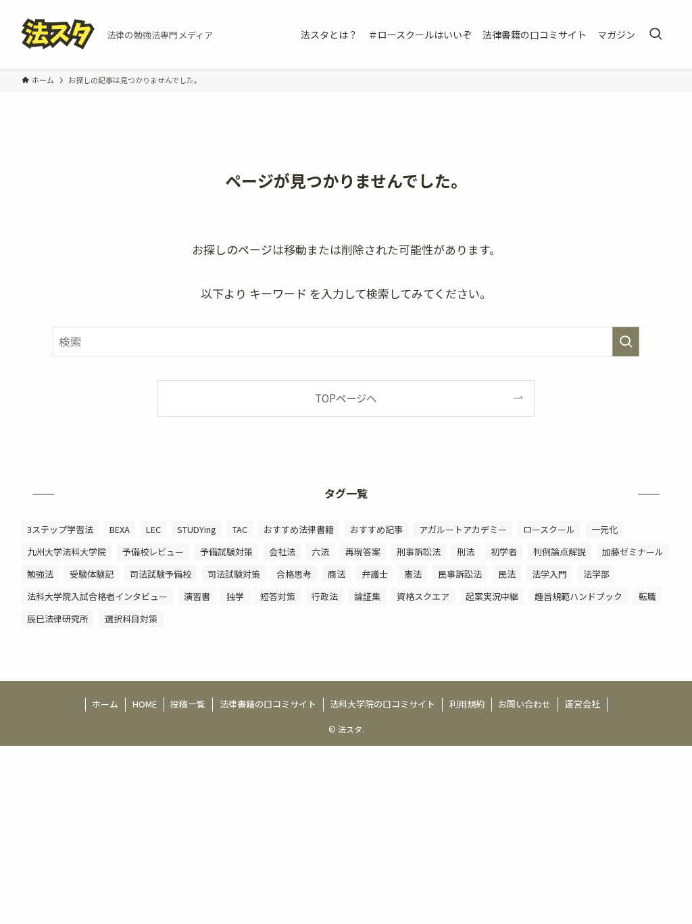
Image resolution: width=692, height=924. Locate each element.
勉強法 (40, 574)
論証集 (367, 596)
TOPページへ (345, 397)
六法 (320, 551)
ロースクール (549, 529)
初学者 (504, 551)
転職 (647, 596)
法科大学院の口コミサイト (382, 703)
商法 (336, 574)
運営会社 (582, 703)
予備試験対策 (226, 551)
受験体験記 (92, 574)
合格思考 (294, 574)
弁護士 (375, 574)
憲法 (413, 574)
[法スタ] (59, 34)
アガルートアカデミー (463, 529)
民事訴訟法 (460, 574)
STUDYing (196, 529)
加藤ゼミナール (633, 551)
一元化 (604, 529)
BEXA (119, 529)
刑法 (465, 551)
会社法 (282, 551)
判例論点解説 (559, 551)
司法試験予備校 (160, 574)
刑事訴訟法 (419, 551)
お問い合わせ (524, 703)
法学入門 (549, 574)
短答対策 (277, 596)
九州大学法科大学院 (66, 551)
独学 (235, 596)
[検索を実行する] (625, 341)
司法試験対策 (233, 574)
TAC (239, 529)
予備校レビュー (153, 551)
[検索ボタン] (655, 34)
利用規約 (467, 703)
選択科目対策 (131, 618)
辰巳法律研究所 (58, 618)
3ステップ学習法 (60, 529)
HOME (144, 703)
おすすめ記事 (376, 529)
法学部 (596, 574)
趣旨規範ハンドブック (578, 596)
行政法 (325, 596)
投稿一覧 (187, 703)
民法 (507, 574)
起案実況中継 (492, 596)
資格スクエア (423, 596)
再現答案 (362, 551)
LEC (153, 529)
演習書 (197, 596)
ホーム (105, 703)
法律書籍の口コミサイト (268, 703)
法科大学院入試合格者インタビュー (97, 596)
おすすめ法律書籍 (299, 529)
